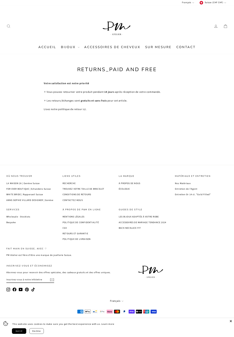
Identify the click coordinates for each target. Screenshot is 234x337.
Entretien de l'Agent (186, 189)
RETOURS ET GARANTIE (75, 233)
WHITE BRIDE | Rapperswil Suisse (24, 194)
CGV (65, 228)
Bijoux (69, 47)
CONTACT (186, 47)
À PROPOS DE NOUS (129, 183)
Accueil (47, 47)
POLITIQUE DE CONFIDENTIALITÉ (81, 222)
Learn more (107, 324)
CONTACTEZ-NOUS (73, 200)
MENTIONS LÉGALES (73, 216)
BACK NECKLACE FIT (130, 228)
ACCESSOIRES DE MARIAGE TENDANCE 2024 (142, 222)
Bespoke (11, 222)
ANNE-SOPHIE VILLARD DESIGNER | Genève (29, 200)
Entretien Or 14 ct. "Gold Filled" (193, 194)
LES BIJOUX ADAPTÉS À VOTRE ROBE (139, 216)
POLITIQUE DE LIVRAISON (77, 239)
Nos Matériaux (183, 183)
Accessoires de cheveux (112, 47)
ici (84, 109)
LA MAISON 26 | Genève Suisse (23, 183)
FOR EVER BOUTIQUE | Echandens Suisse (28, 189)
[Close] (230, 321)
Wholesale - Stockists (18, 216)
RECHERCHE (69, 183)
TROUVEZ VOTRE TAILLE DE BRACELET (83, 189)
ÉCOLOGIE (124, 189)
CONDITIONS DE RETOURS (77, 194)
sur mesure (158, 47)
